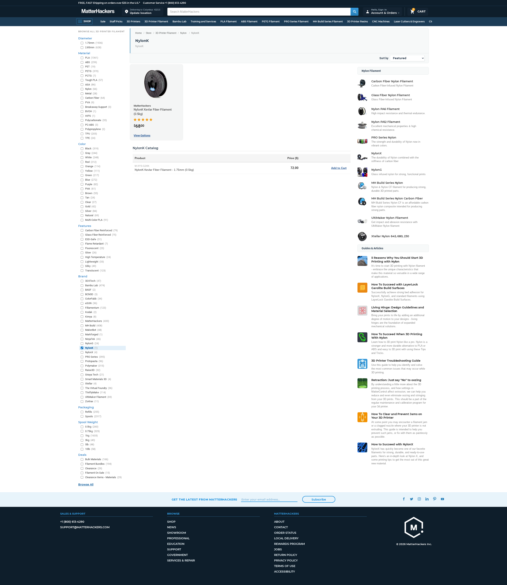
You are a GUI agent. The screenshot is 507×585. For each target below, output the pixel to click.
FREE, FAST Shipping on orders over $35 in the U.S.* (109, 2)
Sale (102, 21)
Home (138, 33)
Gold (90, 206)
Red (91, 161)
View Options (142, 135)
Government (177, 555)
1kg (91, 435)
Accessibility (284, 571)
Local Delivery (286, 538)
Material (84, 53)
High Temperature (98, 256)
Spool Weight (88, 422)
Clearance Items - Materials (103, 477)
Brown (91, 193)
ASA (90, 84)
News (171, 527)
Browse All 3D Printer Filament (101, 31)
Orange (92, 166)
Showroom (176, 533)
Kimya (90, 316)
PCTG (90, 75)
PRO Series (95, 356)
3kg (90, 439)
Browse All (85, 484)
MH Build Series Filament (328, 21)
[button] (142, 11)
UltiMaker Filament (98, 396)
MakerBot (93, 329)
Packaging (86, 407)
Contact (281, 527)
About (279, 521)
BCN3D (91, 294)
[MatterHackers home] (98, 11)
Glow (91, 252)
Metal (91, 93)
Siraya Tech (94, 374)
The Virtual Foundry (98, 387)
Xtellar (91, 383)
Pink (90, 188)
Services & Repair (181, 560)
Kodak (91, 312)
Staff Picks (116, 21)
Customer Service (153, 2)
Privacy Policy (286, 560)
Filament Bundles (98, 463)
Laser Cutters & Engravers (409, 21)
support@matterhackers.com (85, 527)
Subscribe (319, 499)
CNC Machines (381, 21)
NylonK (91, 347)
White (92, 157)
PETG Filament (271, 21)
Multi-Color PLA (96, 219)
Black (92, 148)
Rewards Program (289, 544)
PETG (92, 71)
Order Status (285, 533)
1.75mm (94, 42)
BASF (90, 289)
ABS (91, 62)
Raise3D (92, 370)
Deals (82, 455)
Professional (178, 538)
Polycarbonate (96, 120)
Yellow (92, 170)
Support (174, 549)
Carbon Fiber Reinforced (101, 230)
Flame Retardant (96, 243)
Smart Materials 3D (98, 378)
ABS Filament (249, 21)
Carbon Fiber (95, 97)
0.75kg (92, 431)
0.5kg (91, 426)
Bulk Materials (96, 459)
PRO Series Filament (296, 21)
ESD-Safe (93, 239)
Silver (91, 210)
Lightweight (94, 261)
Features (84, 226)
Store (149, 33)
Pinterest (434, 499)
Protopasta (94, 361)
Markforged (94, 334)
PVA (89, 102)
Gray (91, 152)
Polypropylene (95, 129)
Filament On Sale (97, 472)
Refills (92, 411)
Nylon (183, 33)
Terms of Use (284, 566)
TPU (91, 133)
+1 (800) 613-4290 (175, 2)
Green (92, 175)
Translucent (95, 270)
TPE (90, 138)
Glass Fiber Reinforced (100, 234)
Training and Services (203, 21)
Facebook (403, 499)
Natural (92, 215)
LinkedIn (427, 499)
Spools (93, 416)
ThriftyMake (95, 392)
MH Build (93, 325)
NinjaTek (93, 338)
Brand (82, 276)
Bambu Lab (179, 21)
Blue (91, 179)
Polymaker (94, 365)
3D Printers (133, 21)
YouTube (442, 499)
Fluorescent (94, 248)
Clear (91, 201)
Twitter (411, 499)
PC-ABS (91, 124)
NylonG (92, 343)
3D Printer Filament (156, 21)
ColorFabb (93, 298)
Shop (171, 521)
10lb (90, 448)
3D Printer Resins (357, 21)
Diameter (85, 38)
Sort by (383, 58)
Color (82, 144)
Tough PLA (94, 80)
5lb (89, 444)
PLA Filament (228, 21)
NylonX (91, 352)
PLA (91, 57)
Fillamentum (95, 307)
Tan (90, 197)
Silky (90, 266)
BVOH (90, 111)
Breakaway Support (98, 106)
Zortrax (92, 401)
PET (90, 66)
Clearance (93, 468)
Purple (91, 184)
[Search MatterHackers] (354, 12)
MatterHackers (97, 321)
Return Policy (285, 555)
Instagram (419, 499)
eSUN (91, 303)
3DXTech (93, 280)
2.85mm (93, 47)
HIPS (90, 115)
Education (175, 544)
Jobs (278, 549)
